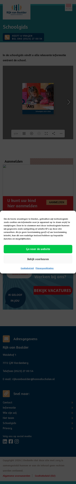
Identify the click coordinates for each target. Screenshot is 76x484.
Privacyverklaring (44, 268)
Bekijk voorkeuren (38, 259)
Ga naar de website (38, 249)
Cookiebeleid (27, 268)
